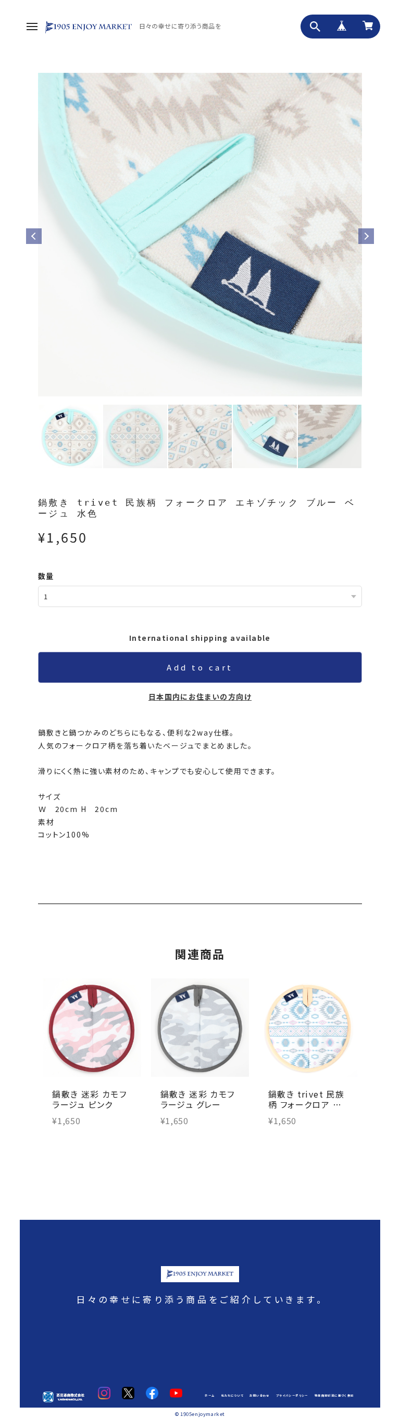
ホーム (210, 1395)
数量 (46, 576)
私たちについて (232, 1395)
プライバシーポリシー (292, 1395)
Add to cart (200, 667)
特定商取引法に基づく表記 (334, 1395)
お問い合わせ (259, 1395)
